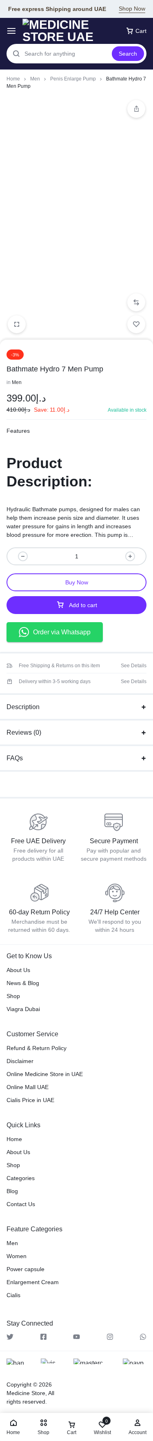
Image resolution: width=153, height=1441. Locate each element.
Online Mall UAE (28, 1087)
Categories (21, 1178)
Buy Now (76, 582)
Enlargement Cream (33, 1282)
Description (23, 706)
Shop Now (132, 8)
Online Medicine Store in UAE (45, 1074)
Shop (13, 996)
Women (17, 1256)
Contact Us (21, 1204)
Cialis (13, 1295)
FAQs (15, 758)
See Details (133, 665)
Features (18, 431)
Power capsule (25, 1269)
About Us (18, 970)
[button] (136, 302)
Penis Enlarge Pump (73, 79)
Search (128, 53)
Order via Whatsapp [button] (62, 632)
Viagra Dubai (23, 1009)
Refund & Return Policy (37, 1048)
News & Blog (23, 983)
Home (13, 79)
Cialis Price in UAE (30, 1100)
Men (35, 79)
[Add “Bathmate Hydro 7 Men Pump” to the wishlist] (136, 324)
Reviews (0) (24, 732)
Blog (12, 1191)
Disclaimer (20, 1061)
